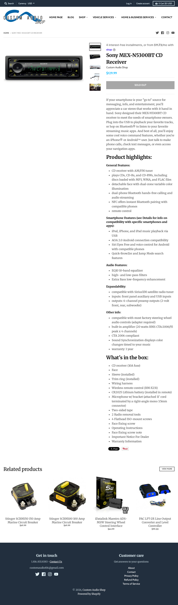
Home (6, 33)
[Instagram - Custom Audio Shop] (167, 32)
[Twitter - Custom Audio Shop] (157, 32)
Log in (129, 3)
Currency (22, 3)
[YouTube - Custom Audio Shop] (173, 32)
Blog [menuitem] (71, 17)
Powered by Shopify (89, 593)
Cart (165, 3)
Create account (142, 3)
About (131, 567)
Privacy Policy (131, 575)
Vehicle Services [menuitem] (103, 17)
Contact (131, 571)
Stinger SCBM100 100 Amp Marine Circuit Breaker (67, 520)
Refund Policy (131, 579)
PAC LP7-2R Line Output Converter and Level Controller (155, 522)
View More (167, 469)
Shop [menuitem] (82, 17)
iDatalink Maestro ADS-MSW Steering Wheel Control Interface (111, 522)
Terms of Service (131, 583)
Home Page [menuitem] (56, 17)
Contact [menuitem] (166, 17)
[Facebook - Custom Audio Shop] (162, 32)
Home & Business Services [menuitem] (137, 17)
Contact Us (56, 561)
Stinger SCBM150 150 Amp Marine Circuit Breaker (23, 520)
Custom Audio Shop (117, 67)
